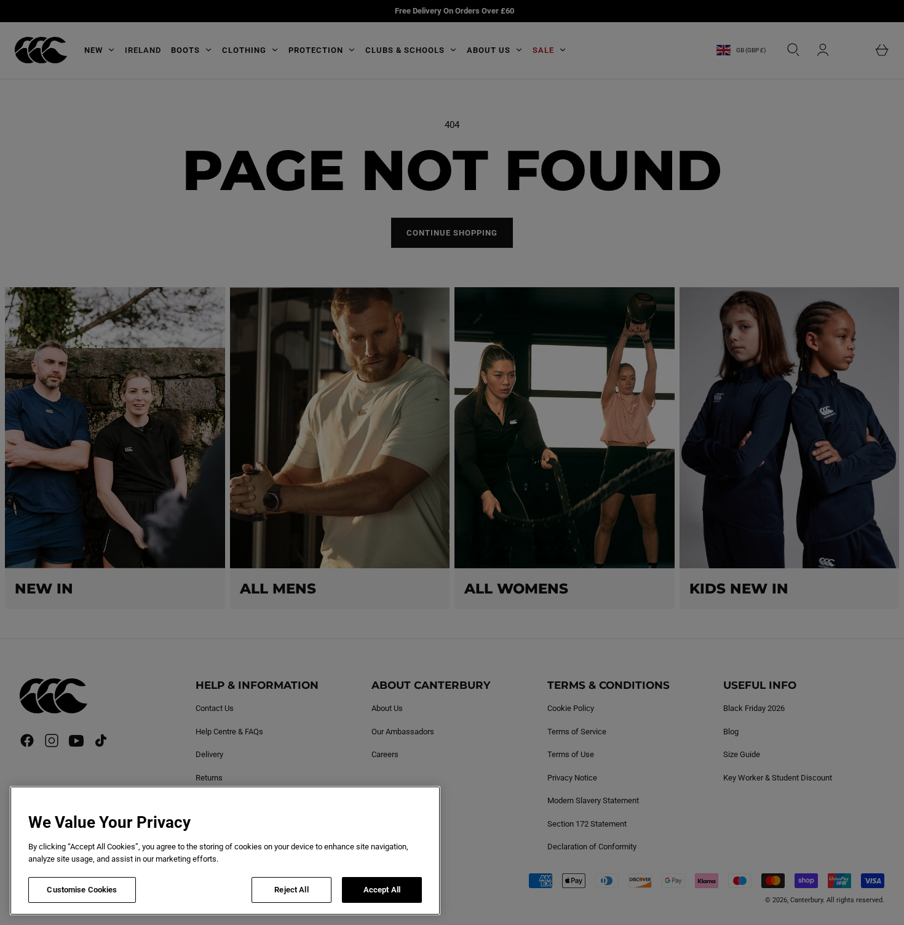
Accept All (381, 889)
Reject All (291, 889)
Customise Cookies (82, 889)
